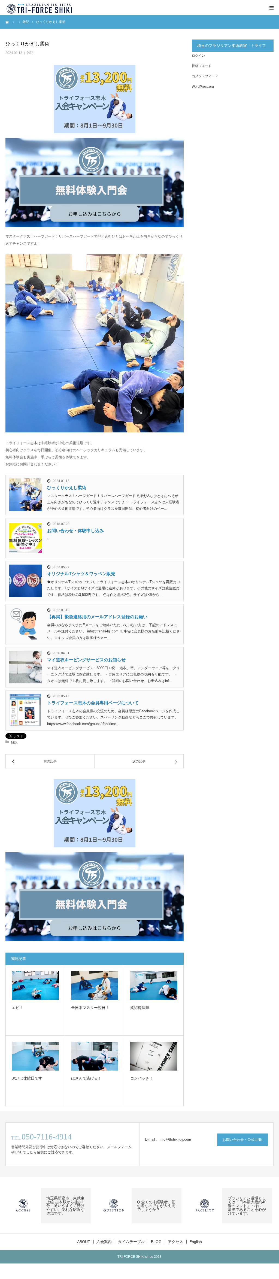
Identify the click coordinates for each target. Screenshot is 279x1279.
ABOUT (83, 1242)
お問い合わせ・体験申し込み (75, 530)
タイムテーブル (131, 1242)
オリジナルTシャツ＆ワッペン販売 (81, 573)
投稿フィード (201, 66)
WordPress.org (203, 87)
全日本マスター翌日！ (90, 1007)
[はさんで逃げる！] (94, 1056)
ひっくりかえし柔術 (66, 487)
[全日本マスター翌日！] (94, 985)
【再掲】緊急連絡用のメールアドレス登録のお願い (97, 616)
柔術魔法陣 (139, 1007)
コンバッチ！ (141, 1078)
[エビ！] (35, 985)
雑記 (30, 53)
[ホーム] (7, 21)
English (195, 1242)
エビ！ (17, 1007)
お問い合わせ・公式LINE (242, 1140)
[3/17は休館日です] (35, 1056)
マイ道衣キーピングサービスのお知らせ (86, 659)
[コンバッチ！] (153, 1056)
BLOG (156, 1242)
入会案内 (104, 1242)
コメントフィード (205, 76)
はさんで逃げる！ (86, 1078)
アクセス (175, 1242)
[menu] (271, 7)
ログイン (198, 55)
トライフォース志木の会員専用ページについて (93, 703)
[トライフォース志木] (39, 7)
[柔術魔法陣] (153, 985)
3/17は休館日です (27, 1078)
